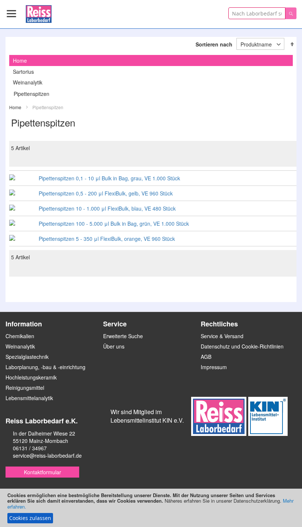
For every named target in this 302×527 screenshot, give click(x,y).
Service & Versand (222, 336)
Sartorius (23, 71)
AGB (206, 356)
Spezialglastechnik (27, 356)
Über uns (113, 346)
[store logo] (39, 13)
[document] (151, 507)
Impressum (214, 367)
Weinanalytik (27, 82)
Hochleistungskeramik (31, 377)
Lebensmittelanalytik (29, 398)
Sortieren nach (214, 44)
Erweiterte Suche (123, 336)
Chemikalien (20, 336)
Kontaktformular (42, 472)
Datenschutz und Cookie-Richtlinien (242, 346)
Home (15, 107)
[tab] (151, 60)
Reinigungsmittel (25, 387)
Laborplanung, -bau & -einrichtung (45, 367)
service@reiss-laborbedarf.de (47, 455)
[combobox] (256, 13)
